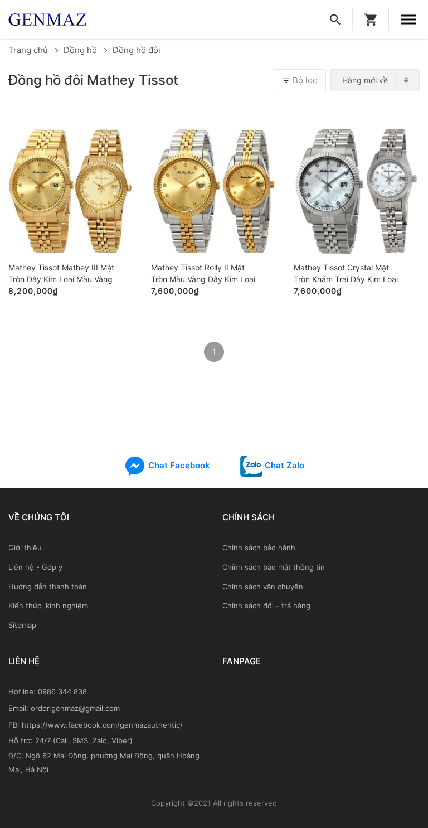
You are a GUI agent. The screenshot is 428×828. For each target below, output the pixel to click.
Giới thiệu (25, 547)
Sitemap (22, 625)
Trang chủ (29, 50)
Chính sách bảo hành (258, 547)
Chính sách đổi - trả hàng (266, 605)
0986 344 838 (62, 691)
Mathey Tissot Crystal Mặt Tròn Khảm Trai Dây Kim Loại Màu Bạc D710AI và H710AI (346, 274)
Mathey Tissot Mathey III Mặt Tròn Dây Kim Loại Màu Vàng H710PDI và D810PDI (61, 274)
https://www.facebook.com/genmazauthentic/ (102, 724)
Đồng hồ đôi (136, 50)
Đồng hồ (81, 50)
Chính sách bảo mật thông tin (273, 567)
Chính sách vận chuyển (262, 586)
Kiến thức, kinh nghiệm (48, 605)
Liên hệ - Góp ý (35, 567)
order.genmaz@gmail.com (75, 708)
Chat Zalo (283, 465)
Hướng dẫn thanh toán (47, 586)
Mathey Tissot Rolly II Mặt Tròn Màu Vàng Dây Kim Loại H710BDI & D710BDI (203, 274)
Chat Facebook (178, 465)
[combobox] (375, 80)
